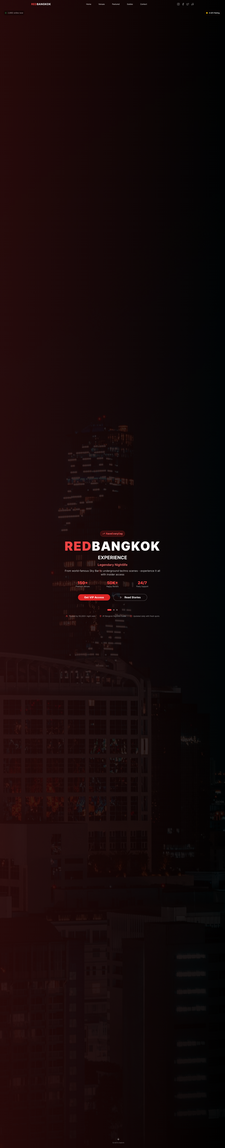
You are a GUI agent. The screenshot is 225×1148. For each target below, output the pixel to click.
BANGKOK (41, 4)
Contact (143, 4)
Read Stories (135, 597)
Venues (101, 4)
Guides (130, 4)
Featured (116, 4)
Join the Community (94, 597)
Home (88, 4)
